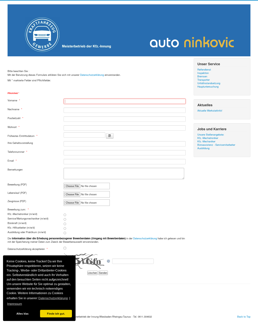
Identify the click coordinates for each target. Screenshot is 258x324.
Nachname (13, 109)
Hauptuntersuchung (208, 86)
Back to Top (243, 316)
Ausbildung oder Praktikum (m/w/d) (27, 232)
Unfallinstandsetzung (208, 83)
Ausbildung (203, 148)
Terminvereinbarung (18, 289)
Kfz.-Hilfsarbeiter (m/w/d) (21, 227)
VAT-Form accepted (18, 292)
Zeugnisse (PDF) (17, 201)
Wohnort (12, 127)
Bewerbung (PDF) (17, 184)
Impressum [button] (14, 303)
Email (11, 160)
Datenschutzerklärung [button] (53, 298)
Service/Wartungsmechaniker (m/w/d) (28, 218)
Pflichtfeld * (13, 93)
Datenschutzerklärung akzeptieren (26, 249)
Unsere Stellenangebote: (210, 134)
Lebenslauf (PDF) (17, 193)
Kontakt (12, 299)
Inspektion (203, 73)
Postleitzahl (14, 118)
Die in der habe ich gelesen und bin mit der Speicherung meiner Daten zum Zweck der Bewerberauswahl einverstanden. (96, 240)
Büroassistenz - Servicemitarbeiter (216, 144)
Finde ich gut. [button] (56, 313)
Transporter (203, 79)
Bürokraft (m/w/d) (17, 223)
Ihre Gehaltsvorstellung (20, 143)
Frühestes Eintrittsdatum (21, 136)
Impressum (14, 303)
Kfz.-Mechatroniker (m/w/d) (22, 214)
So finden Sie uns (17, 296)
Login (10, 309)
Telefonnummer (16, 151)
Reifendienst (204, 69)
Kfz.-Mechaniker (206, 141)
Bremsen (202, 76)
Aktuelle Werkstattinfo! (209, 110)
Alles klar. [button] (22, 313)
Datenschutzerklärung (92, 75)
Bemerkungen (15, 169)
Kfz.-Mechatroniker (207, 138)
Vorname (12, 100)
